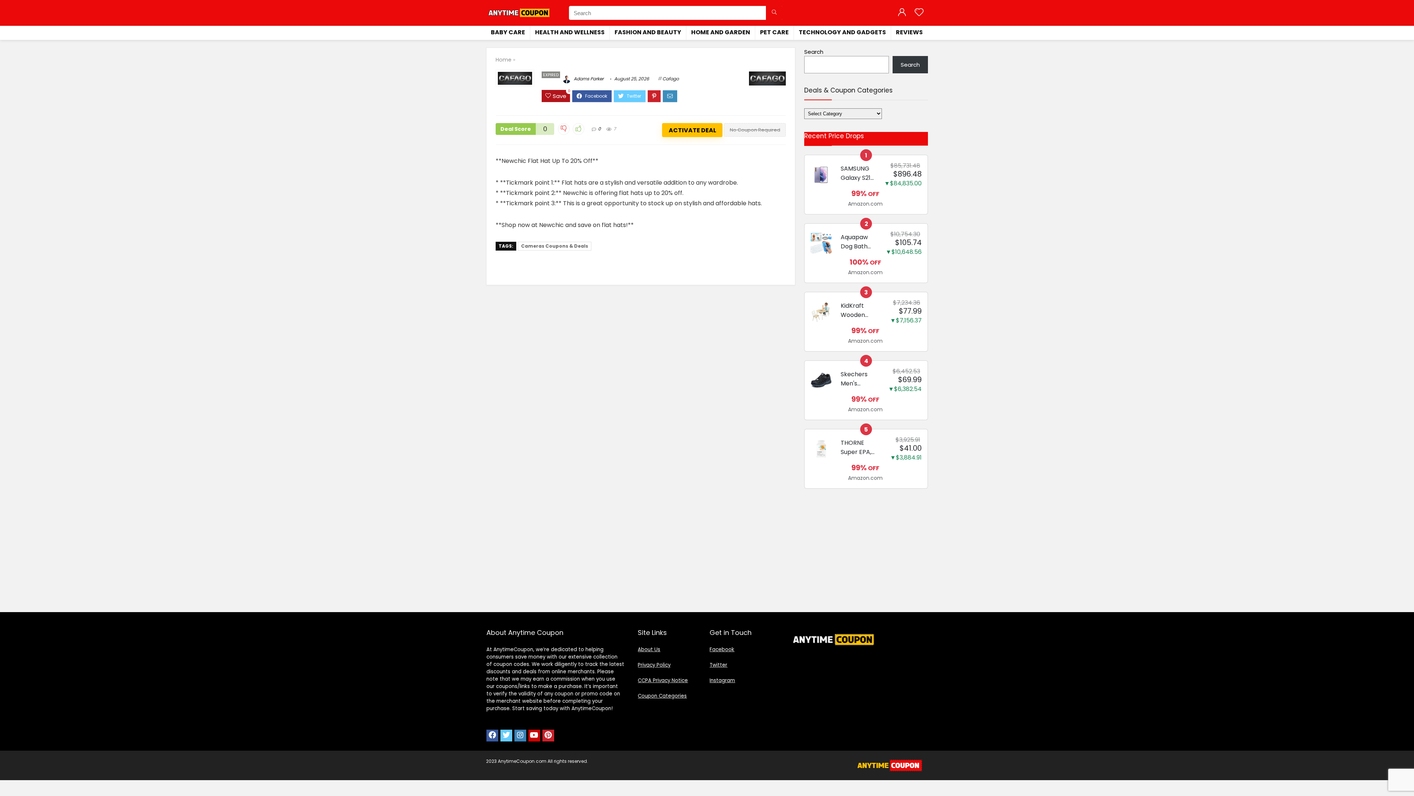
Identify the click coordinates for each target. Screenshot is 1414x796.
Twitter (718, 664)
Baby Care (508, 32)
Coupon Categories (662, 695)
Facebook (722, 649)
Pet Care (774, 32)
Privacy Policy (654, 664)
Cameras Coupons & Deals (554, 246)
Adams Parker (588, 79)
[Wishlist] (919, 13)
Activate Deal (692, 130)
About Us (649, 649)
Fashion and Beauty (648, 32)
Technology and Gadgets (842, 32)
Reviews (909, 32)
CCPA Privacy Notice (663, 680)
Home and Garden (720, 32)
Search (813, 52)
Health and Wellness (570, 32)
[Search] (774, 13)
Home (503, 59)
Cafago (670, 79)
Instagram (722, 680)
